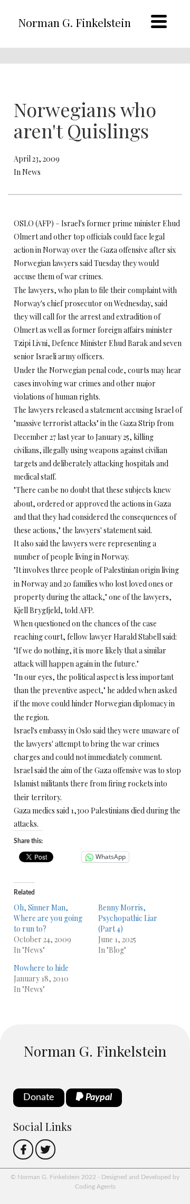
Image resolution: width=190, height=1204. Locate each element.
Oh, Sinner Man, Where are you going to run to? (48, 918)
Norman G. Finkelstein (74, 22)
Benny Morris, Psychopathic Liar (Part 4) (127, 918)
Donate (38, 1097)
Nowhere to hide (41, 968)
